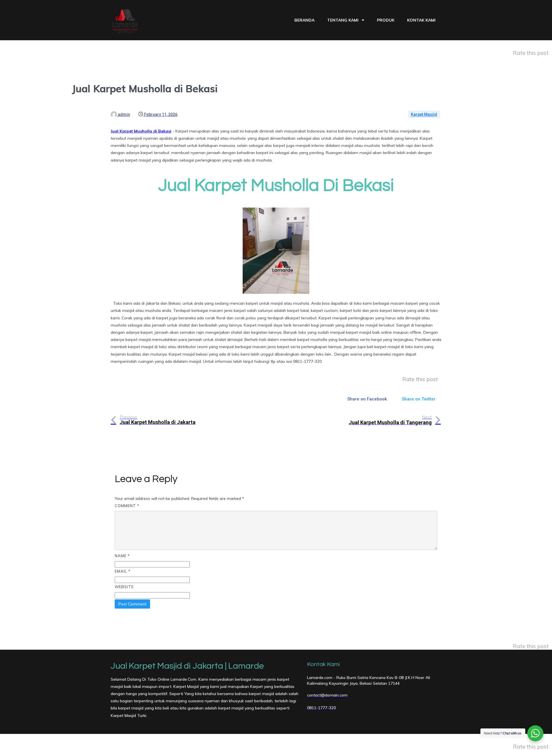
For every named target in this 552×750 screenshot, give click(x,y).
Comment (127, 505)
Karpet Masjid (424, 114)
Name (122, 555)
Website (124, 586)
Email (123, 571)
